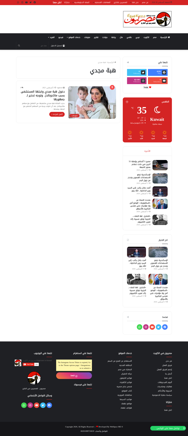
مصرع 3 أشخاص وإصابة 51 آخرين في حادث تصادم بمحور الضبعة (139, 164)
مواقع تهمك (126, 403)
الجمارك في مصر (125, 369)
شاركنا (67, 2)
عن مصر (145, 2)
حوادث (104, 37)
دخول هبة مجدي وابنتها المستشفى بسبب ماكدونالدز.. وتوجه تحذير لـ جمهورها (43, 95)
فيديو (60, 37)
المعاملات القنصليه (102, 2)
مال (121, 37)
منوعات (87, 37)
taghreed (60, 87)
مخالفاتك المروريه (125, 395)
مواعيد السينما (126, 399)
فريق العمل (167, 365)
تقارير (96, 37)
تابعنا (73, 375)
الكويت (146, 37)
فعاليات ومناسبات (164, 386)
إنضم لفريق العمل (164, 369)
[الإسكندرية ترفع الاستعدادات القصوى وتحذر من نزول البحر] (160, 178)
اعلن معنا (57, 2)
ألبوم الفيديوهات (165, 382)
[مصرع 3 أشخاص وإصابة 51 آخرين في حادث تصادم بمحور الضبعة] (160, 165)
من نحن (169, 361)
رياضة (113, 37)
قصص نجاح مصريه (124, 386)
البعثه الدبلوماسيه (81, 2)
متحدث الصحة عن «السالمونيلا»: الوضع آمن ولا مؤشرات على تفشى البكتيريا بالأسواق (140, 204)
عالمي (129, 37)
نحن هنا (135, 2)
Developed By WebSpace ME (110, 426)
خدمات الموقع (74, 37)
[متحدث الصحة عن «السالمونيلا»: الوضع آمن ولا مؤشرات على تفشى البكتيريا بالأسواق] (160, 204)
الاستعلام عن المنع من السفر (120, 361)
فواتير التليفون (126, 378)
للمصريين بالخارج (120, 2)
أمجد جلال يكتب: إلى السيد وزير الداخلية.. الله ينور (138, 189)
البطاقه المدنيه (125, 365)
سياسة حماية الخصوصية (162, 395)
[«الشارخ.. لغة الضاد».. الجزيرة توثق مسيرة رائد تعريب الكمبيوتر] (160, 220)
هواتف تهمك (126, 408)
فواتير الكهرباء (126, 382)
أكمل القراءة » (57, 114)
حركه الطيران (126, 374)
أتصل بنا (168, 374)
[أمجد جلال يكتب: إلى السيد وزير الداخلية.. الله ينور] (160, 191)
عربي (138, 37)
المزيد (52, 37)
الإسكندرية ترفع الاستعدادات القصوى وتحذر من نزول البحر (139, 177)
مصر (154, 37)
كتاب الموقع (127, 391)
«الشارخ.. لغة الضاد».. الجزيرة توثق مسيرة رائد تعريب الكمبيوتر (140, 219)
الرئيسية (164, 37)
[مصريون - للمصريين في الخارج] (147, 19)
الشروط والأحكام (165, 391)
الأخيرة (147, 151)
